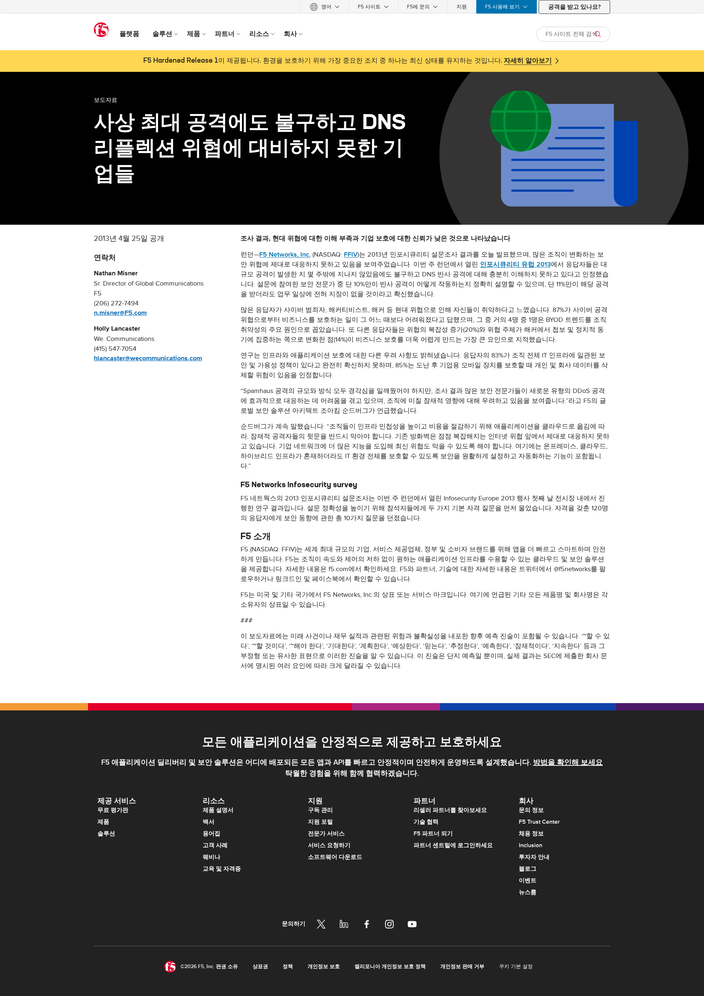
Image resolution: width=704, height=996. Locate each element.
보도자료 (105, 99)
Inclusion (530, 845)
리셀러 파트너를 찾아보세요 (450, 810)
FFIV (351, 254)
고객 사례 (215, 845)
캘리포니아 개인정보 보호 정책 (390, 966)
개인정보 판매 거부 (462, 966)
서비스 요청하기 (329, 845)
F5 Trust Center (539, 822)
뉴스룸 (527, 892)
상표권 (260, 966)
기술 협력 (426, 822)
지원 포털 (320, 822)
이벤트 (527, 880)
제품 (103, 822)
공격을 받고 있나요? (574, 7)
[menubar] (352, 7)
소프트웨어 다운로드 (335, 857)
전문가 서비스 (326, 833)
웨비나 (211, 857)
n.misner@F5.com (120, 313)
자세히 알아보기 (528, 61)
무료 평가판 (113, 810)
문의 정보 (531, 810)
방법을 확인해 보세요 (568, 762)
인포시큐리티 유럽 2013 (515, 264)
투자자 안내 (534, 857)
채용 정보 (531, 833)
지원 (461, 7)
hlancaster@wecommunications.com (148, 358)
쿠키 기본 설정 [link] (516, 966)
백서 (208, 822)
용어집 (211, 833)
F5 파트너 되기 (433, 833)
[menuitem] (325, 7)
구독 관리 (320, 810)
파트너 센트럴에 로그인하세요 (453, 845)
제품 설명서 (218, 810)
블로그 (527, 868)
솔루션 (106, 833)
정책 (288, 966)
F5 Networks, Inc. (285, 254)
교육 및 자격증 (222, 868)
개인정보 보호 (324, 966)
